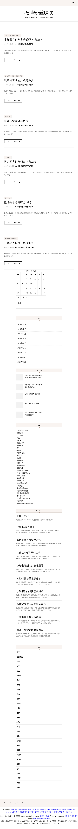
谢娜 (18, 750)
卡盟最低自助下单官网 (25, 44)
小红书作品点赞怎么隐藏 (30, 591)
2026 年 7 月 (21, 329)
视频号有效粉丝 (22, 471)
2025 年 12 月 (22, 362)
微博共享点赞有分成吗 (17, 202)
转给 (18, 722)
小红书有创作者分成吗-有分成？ (23, 39)
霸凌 (18, 680)
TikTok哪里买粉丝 (23, 473)
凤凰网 (19, 676)
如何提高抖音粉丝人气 (29, 539)
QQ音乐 (20, 435)
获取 (18, 736)
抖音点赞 (20, 455)
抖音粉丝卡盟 (45, 819)
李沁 (18, 745)
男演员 (19, 755)
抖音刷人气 (21, 481)
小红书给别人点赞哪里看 (30, 565)
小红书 (19, 440)
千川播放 (7, 157)
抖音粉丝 (67, 816)
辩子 (18, 666)
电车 (18, 769)
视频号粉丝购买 (60, 809)
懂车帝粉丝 (21, 496)
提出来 (19, 741)
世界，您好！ (24, 516)
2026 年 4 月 (21, 343)
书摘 (18, 708)
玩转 (18, 783)
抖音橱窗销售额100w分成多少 (21, 161)
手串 (18, 662)
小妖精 (19, 703)
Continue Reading (13, 60)
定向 (18, 694)
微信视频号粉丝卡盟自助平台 (13, 76)
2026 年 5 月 (21, 339)
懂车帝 (19, 450)
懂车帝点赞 (21, 478)
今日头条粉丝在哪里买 (25, 503)
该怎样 (19, 759)
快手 (18, 448)
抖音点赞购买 (36, 812)
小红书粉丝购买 (37, 809)
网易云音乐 (21, 466)
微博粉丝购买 (39, 13)
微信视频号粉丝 (25, 812)
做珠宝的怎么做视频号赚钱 (31, 604)
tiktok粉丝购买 (13, 812)
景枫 (18, 717)
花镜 (18, 764)
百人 (18, 671)
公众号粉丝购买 (49, 809)
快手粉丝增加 (57, 812)
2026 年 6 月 (21, 334)
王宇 (18, 773)
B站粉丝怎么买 (22, 483)
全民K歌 (20, 486)
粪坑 (18, 685)
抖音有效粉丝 (21, 453)
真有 (18, 727)
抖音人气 (7, 116)
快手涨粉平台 (67, 812)
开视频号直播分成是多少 (19, 243)
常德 (18, 787)
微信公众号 (21, 443)
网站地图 (36, 819)
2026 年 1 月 (21, 357)
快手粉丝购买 (26, 809)
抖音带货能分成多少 (16, 121)
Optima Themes (21, 803)
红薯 (18, 731)
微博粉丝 (20, 445)
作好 (18, 713)
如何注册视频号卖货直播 (32, 394)
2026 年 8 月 (21, 324)
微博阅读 (7, 198)
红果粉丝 (20, 463)
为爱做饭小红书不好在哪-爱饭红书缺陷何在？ (33, 386)
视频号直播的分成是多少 (19, 80)
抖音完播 (20, 501)
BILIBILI (20, 433)
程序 (18, 699)
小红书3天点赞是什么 (28, 526)
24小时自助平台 (23, 430)
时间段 (19, 778)
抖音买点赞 (21, 476)
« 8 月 (19, 303)
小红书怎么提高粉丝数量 (12, 35)
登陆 (18, 690)
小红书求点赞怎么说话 (29, 617)
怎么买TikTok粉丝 (23, 498)
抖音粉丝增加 (46, 812)
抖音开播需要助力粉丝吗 (30, 630)
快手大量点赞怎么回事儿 (32, 403)
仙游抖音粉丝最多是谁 (29, 578)
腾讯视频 (20, 468)
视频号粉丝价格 (22, 488)
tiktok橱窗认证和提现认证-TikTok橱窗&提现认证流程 (33, 377)
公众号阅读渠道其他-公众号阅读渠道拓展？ (33, 414)
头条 (18, 438)
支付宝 (19, 458)
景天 (18, 652)
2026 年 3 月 (21, 348)
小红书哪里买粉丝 (23, 493)
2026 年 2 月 (21, 353)
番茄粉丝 (20, 461)
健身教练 (20, 657)
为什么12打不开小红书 (28, 552)
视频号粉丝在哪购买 (11, 238)
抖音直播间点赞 (22, 491)
